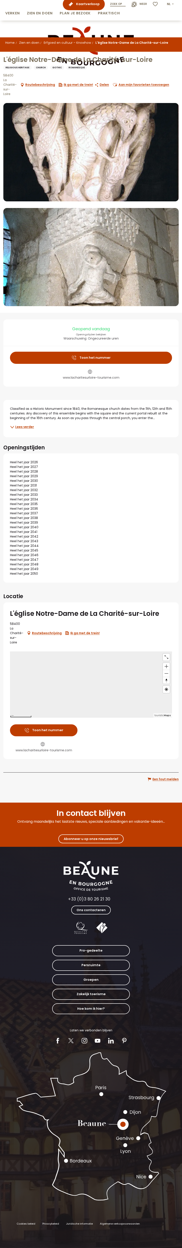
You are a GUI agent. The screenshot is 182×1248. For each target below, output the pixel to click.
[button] (12, 10)
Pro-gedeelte (91, 950)
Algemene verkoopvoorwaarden (120, 1223)
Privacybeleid (50, 1223)
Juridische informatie (79, 1223)
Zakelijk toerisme (91, 994)
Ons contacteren (91, 910)
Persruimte (91, 965)
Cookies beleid (26, 1223)
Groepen (91, 979)
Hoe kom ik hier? (91, 1008)
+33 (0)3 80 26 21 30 (89, 899)
